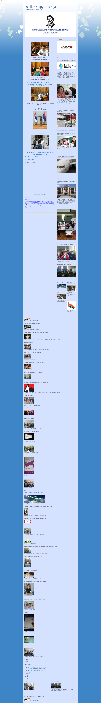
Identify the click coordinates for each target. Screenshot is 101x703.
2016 (26, 661)
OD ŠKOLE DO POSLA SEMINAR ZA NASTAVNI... (35, 670)
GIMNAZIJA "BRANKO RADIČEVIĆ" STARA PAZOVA (33, 492)
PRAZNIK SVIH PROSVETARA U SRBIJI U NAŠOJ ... (36, 668)
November (28, 664)
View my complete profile (33, 320)
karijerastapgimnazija (40, 7)
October (27, 672)
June (27, 676)
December (28, 663)
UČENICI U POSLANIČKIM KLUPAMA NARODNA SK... (36, 667)
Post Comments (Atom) (42, 194)
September (28, 673)
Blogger (63, 693)
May (27, 678)
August (27, 675)
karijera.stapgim (33, 318)
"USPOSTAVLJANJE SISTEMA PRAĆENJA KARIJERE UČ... (36, 665)
